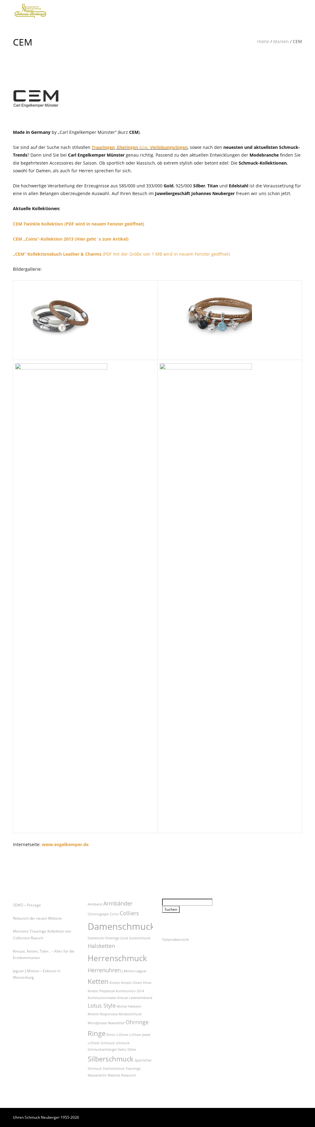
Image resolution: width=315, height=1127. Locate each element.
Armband (95, 904)
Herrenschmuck (117, 958)
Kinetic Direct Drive (136, 983)
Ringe (97, 1033)
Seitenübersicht (175, 939)
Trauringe (133, 1068)
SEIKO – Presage (27, 905)
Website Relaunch (122, 1075)
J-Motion (129, 971)
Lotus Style (102, 1005)
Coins (114, 914)
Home (263, 41)
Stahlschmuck (114, 1068)
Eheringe (112, 938)
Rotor (110, 1035)
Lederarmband (140, 998)
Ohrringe (137, 1022)
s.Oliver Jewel (139, 1035)
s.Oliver (122, 1035)
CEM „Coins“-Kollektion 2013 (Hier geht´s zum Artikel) (71, 239)
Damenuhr (96, 938)
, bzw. (140, 147)
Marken (281, 41)
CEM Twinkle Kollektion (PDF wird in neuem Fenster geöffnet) (78, 224)
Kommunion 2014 (130, 991)
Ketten (98, 981)
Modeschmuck (130, 1014)
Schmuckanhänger (102, 1049)
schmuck (123, 1043)
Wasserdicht (97, 1075)
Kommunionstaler (102, 998)
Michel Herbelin (129, 1006)
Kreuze (122, 998)
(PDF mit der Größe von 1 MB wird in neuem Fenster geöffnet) (121, 254)
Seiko (122, 1049)
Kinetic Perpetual (101, 991)
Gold (124, 938)
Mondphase (97, 1023)
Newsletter (116, 1023)
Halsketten (101, 945)
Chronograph (98, 914)
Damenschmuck (121, 926)
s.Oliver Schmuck (101, 1043)
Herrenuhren (104, 970)
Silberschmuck (111, 1059)
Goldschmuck (139, 938)
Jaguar (141, 971)
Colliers (129, 913)
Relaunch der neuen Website (37, 918)
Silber (131, 1049)
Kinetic (115, 983)
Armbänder (118, 903)
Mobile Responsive (103, 1014)
